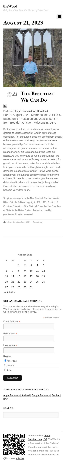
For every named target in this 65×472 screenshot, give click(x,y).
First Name (10, 333)
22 (19, 281)
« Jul (5, 292)
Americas (12, 360)
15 (19, 276)
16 (25, 276)
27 (6, 287)
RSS (5, 399)
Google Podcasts (41, 395)
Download (42, 111)
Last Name (10, 345)
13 (6, 276)
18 (37, 276)
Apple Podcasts (11, 395)
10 (31, 270)
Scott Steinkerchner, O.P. (19, 222)
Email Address (11, 321)
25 (37, 281)
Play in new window (24, 111)
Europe (10, 365)
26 (43, 281)
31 (31, 287)
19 (43, 276)
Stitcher (56, 395)
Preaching (37, 222)
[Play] (5, 107)
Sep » (12, 292)
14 (12, 276)
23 (25, 281)
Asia (9, 370)
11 (37, 270)
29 (19, 287)
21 (12, 281)
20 (6, 281)
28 (12, 287)
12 (43, 270)
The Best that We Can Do (37, 96)
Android (26, 395)
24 (31, 281)
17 (31, 276)
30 (25, 287)
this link (20, 458)
